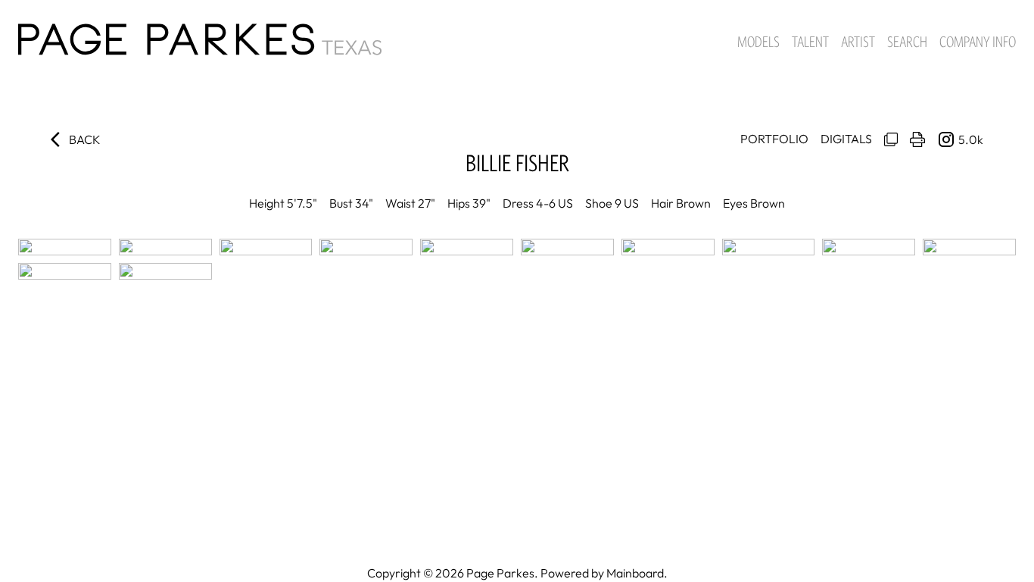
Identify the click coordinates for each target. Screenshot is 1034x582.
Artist (858, 42)
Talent (810, 42)
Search (907, 42)
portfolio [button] (774, 138)
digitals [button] (846, 138)
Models (758, 42)
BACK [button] (85, 139)
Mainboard (635, 572)
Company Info (977, 42)
